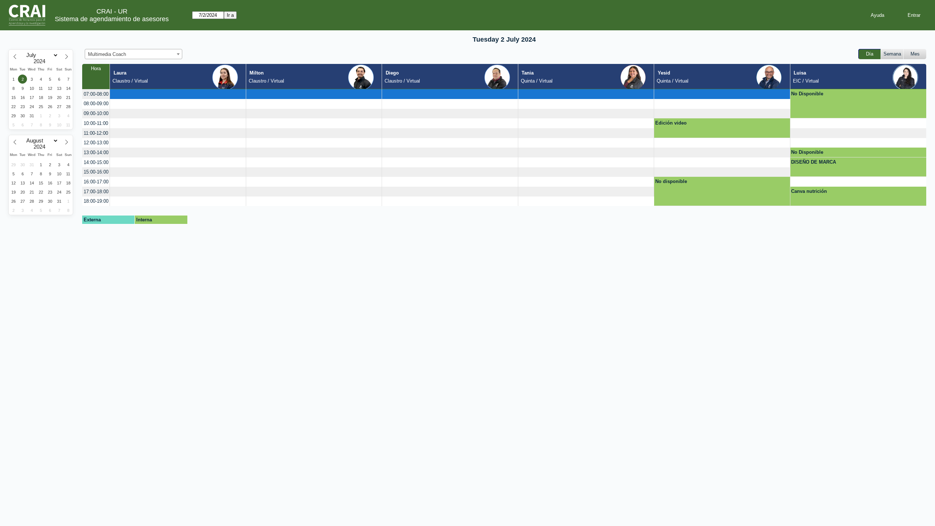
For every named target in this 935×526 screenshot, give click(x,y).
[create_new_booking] (177, 94)
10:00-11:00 (96, 123)
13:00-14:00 (96, 152)
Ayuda (877, 15)
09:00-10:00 (96, 113)
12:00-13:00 (96, 142)
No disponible (671, 181)
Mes (915, 54)
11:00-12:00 (96, 133)
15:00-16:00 (96, 172)
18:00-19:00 (96, 201)
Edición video (671, 123)
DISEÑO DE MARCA (813, 162)
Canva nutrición (809, 191)
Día (869, 54)
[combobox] (133, 54)
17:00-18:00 (96, 191)
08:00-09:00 (96, 103)
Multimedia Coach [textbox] (107, 54)
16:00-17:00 (96, 181)
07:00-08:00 (96, 94)
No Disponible (807, 93)
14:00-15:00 (96, 162)
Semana (892, 54)
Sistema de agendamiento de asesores (112, 19)
